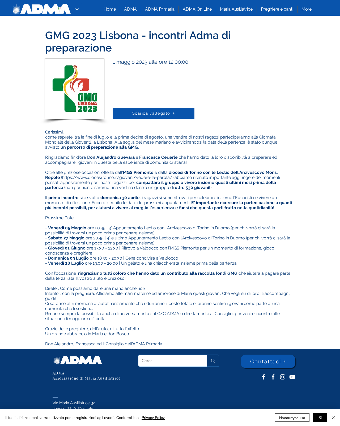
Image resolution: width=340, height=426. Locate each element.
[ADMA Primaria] (273, 376)
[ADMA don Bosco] (263, 376)
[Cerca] (213, 361)
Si (320, 417)
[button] (130, 9)
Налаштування (292, 417)
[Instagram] (282, 376)
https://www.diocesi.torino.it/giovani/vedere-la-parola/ (117, 177)
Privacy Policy (153, 417)
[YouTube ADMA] (292, 376)
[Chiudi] (333, 417)
